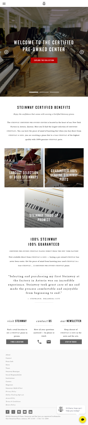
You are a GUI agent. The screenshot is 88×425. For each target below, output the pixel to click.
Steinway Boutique (13, 371)
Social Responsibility (14, 375)
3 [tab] (54, 92)
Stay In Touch (71, 342)
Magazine (9, 385)
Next (81, 52)
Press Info (9, 361)
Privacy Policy (11, 391)
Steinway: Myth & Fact (14, 388)
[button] (39, 343)
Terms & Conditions (13, 401)
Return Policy (11, 405)
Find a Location (17, 342)
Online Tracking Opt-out (15, 395)
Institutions (10, 378)
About (8, 355)
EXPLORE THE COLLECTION (44, 60)
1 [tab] (33, 92)
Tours (8, 368)
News (8, 365)
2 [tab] (44, 92)
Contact (9, 358)
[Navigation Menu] (4, 3)
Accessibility (10, 398)
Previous (6, 52)
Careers (8, 381)
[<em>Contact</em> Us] (48, 343)
